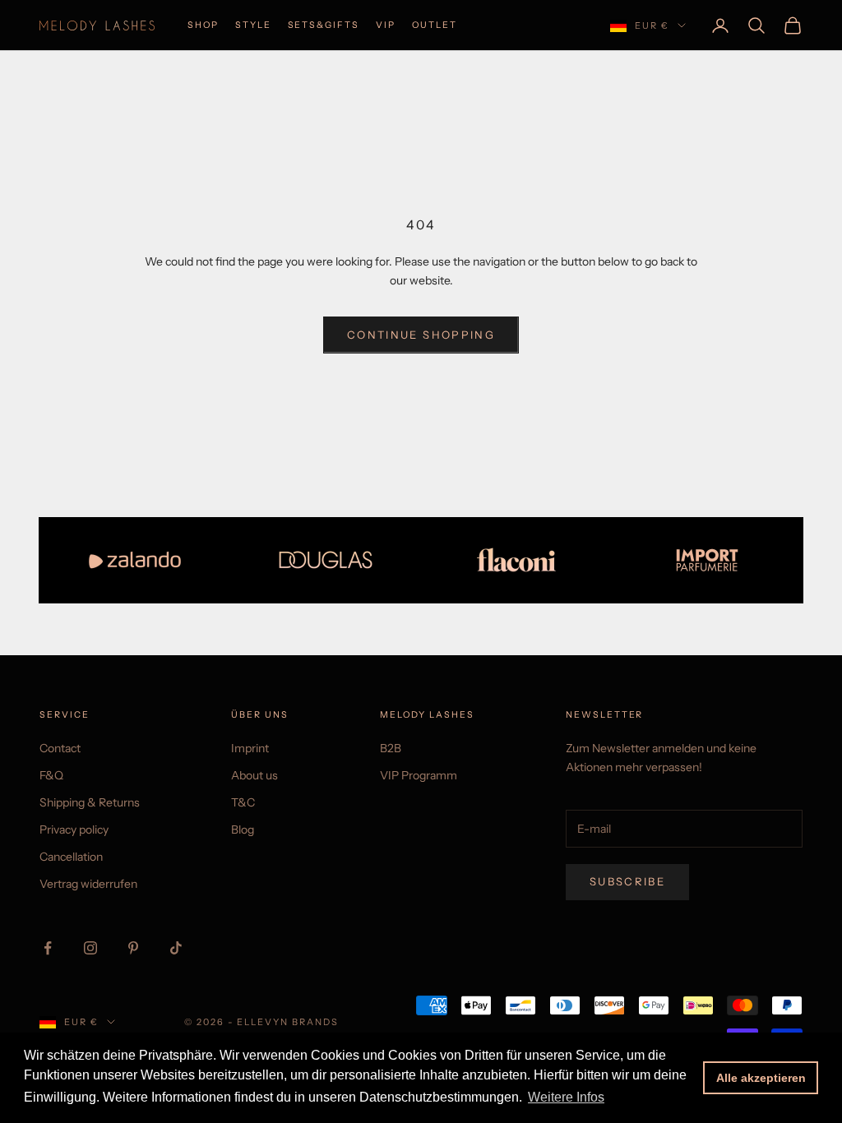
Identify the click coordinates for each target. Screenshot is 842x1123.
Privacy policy (74, 829)
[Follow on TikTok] (176, 948)
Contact (60, 748)
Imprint (250, 748)
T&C (243, 802)
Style (253, 25)
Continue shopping (421, 334)
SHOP (203, 25)
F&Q (51, 775)
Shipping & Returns (89, 802)
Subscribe (627, 881)
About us (254, 775)
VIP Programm (418, 775)
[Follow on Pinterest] (133, 948)
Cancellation (71, 856)
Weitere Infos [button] (566, 1097)
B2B (390, 748)
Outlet (434, 25)
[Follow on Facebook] (47, 948)
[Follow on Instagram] (90, 948)
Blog (242, 829)
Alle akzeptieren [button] (761, 1077)
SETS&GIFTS (323, 25)
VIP (386, 25)
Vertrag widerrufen (88, 883)
